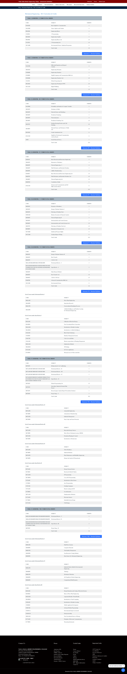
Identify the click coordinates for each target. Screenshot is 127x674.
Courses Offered (76, 651)
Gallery (74, 656)
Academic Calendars (96, 659)
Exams (74, 649)
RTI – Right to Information (79, 663)
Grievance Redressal (96, 652)
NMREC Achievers (58, 652)
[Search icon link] (107, 1)
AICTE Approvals (96, 649)
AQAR (93, 661)
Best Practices (57, 651)
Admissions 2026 (57, 649)
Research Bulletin (57, 656)
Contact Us (75, 664)
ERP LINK (75, 661)
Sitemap (75, 657)
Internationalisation (58, 657)
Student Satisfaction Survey (79, 659)
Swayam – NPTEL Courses (60, 661)
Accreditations (95, 651)
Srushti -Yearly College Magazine (61, 654)
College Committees (96, 662)
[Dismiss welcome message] (123, 666)
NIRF (93, 654)
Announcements (57, 659)
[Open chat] (123, 670)
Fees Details (75, 652)
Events (74, 654)
